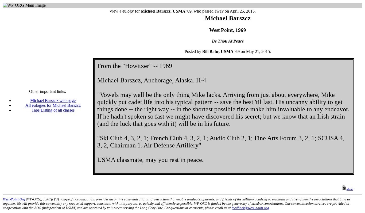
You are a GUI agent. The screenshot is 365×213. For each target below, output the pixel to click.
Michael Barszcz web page (53, 100)
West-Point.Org (14, 199)
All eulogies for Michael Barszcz (53, 105)
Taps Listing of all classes (53, 110)
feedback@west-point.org (250, 208)
